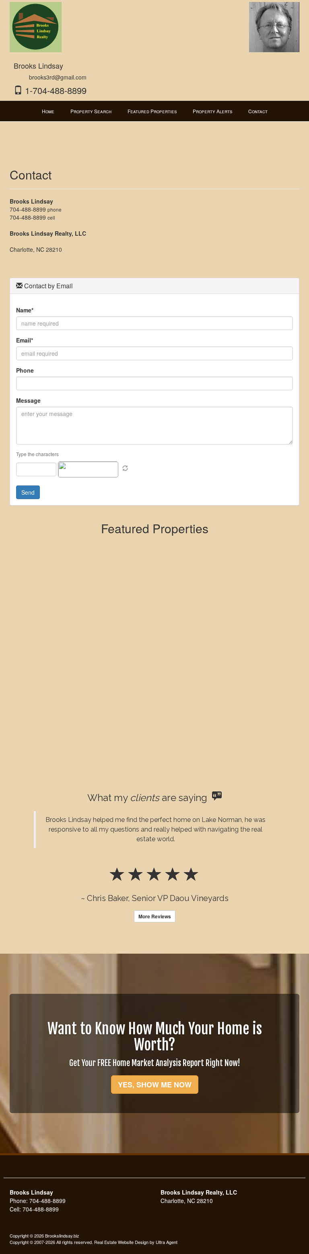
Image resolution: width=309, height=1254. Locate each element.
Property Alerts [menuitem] (212, 111)
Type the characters (37, 454)
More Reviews (154, 916)
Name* (24, 310)
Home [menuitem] (48, 111)
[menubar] (154, 111)
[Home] (36, 26)
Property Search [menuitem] (90, 111)
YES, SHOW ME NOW (155, 1084)
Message (28, 400)
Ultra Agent (166, 1242)
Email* (24, 340)
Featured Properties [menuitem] (152, 111)
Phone (25, 370)
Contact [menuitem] (258, 111)
